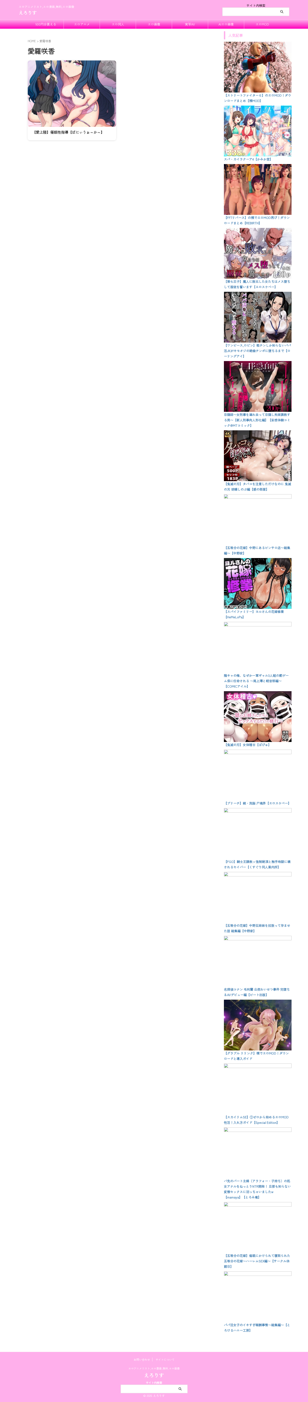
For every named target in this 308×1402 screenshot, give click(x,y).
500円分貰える (45, 24)
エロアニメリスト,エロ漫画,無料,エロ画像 (154, 1368)
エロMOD (262, 24)
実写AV (190, 24)
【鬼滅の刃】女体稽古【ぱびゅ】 (247, 744)
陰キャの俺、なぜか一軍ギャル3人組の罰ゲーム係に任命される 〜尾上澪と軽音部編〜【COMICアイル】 (256, 680)
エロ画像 (154, 24)
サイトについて (165, 1359)
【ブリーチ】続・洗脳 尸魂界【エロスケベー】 (257, 803)
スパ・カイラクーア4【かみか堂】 (248, 159)
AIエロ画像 (226, 24)
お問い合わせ (142, 1359)
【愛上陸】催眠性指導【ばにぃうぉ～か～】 (68, 132)
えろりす (28, 12)
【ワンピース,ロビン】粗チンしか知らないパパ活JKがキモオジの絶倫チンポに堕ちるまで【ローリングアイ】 (257, 350)
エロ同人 (118, 24)
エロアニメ (82, 24)
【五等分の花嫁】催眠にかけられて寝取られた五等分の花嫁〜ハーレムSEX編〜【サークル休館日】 (257, 1261)
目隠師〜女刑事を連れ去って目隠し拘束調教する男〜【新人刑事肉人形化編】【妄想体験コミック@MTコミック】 (257, 420)
